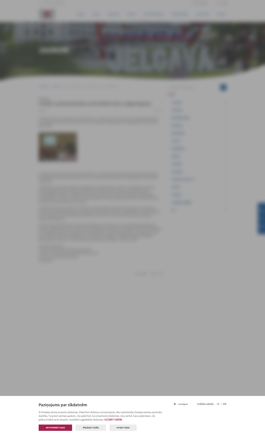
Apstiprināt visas (55, 427)
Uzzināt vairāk (113, 419)
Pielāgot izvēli (91, 427)
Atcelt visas (123, 427)
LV (218, 404)
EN (224, 404)
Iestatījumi (183, 404)
